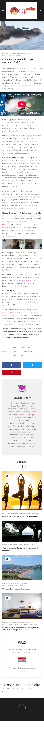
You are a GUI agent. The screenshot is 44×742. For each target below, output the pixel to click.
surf (22, 355)
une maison (6, 224)
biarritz (15, 347)
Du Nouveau (6, 622)
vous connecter (18, 688)
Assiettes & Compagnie (26, 414)
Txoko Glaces (27, 280)
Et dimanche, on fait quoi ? (10, 583)
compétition (16, 351)
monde (15, 355)
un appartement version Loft (13, 233)
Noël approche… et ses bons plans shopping (22, 668)
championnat (26, 347)
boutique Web (12, 321)
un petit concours (32, 331)
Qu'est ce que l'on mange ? (10, 624)
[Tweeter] (32, 365)
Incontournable (7, 544)
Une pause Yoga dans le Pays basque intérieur (20, 516)
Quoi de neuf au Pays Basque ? (11, 55)
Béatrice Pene (20, 398)
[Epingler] (11, 372)
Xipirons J (26, 438)
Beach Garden (32, 255)
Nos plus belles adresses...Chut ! (20, 53)
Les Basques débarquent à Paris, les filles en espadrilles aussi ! (22, 649)
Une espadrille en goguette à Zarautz (16, 589)
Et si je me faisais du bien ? (10, 513)
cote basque (28, 351)
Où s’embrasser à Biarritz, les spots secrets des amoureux (20, 549)
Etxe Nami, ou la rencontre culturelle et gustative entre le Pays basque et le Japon (20, 629)
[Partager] (11, 365)
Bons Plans (5, 53)
